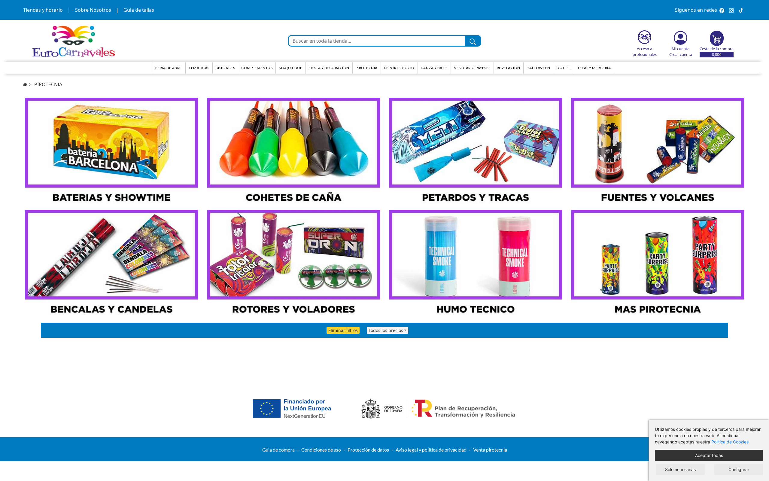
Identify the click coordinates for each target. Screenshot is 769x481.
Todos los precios (386, 330)
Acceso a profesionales (645, 51)
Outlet (563, 67)
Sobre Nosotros (93, 10)
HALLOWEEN (538, 67)
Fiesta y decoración (329, 67)
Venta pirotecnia (490, 449)
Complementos (256, 67)
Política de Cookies (730, 441)
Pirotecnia (367, 67)
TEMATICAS (199, 67)
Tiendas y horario (43, 10)
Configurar (738, 469)
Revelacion (508, 67)
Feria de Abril (168, 67)
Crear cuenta (680, 54)
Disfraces (225, 67)
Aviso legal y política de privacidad (431, 449)
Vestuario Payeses (472, 67)
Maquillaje (290, 67)
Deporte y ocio (399, 67)
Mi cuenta (680, 48)
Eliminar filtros (343, 330)
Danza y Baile (434, 67)
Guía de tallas (138, 10)
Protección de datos (368, 449)
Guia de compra (278, 449)
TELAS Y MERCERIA (594, 67)
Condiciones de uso (321, 449)
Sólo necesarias (680, 469)
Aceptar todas (709, 455)
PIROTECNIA (48, 84)
